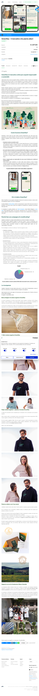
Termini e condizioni (29, 686)
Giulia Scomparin (21, 209)
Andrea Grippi (11, 203)
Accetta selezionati (19, 357)
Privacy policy (35, 687)
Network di (7, 34)
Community (26, 65)
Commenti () (14, 65)
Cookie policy (35, 686)
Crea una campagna (14, 661)
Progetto (3, 65)
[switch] (14, 350)
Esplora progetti (4, 661)
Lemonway (31, 675)
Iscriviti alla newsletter (14, 664)
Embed (23, 642)
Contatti (3, 59)
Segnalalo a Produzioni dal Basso (7, 649)
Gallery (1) (20, 65)
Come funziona (4, 664)
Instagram (21, 664)
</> (36, 65)
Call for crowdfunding (5, 665)
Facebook (21, 661)
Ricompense (8, 65)
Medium (21, 665)
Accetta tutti (32, 357)
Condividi (3, 40)
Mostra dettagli (33, 354)
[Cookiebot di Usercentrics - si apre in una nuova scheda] (33, 338)
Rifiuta (7, 357)
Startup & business (33, 54)
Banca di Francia (33, 678)
